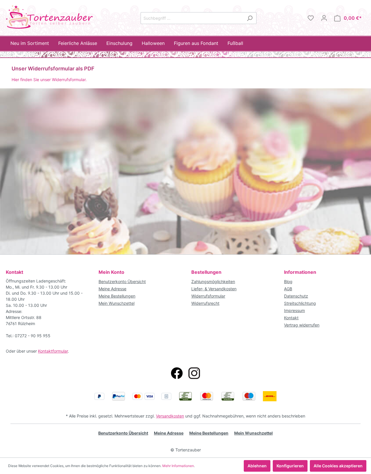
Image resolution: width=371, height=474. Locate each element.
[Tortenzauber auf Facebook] (177, 373)
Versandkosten (170, 415)
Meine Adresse (112, 288)
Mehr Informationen (178, 466)
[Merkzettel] (310, 17)
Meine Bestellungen (117, 295)
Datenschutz (296, 295)
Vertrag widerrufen (301, 324)
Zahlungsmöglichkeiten (213, 281)
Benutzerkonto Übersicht (122, 281)
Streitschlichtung (300, 303)
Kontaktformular (53, 351)
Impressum (294, 310)
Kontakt (291, 317)
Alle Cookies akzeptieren (338, 465)
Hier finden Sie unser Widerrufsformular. (49, 79)
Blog (288, 281)
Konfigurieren (290, 465)
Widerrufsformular (208, 295)
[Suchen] (250, 18)
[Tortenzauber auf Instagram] (194, 373)
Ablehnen (257, 465)
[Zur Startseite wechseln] (49, 17)
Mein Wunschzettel (116, 303)
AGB (288, 288)
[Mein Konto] (324, 17)
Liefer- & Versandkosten (214, 288)
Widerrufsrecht (205, 303)
